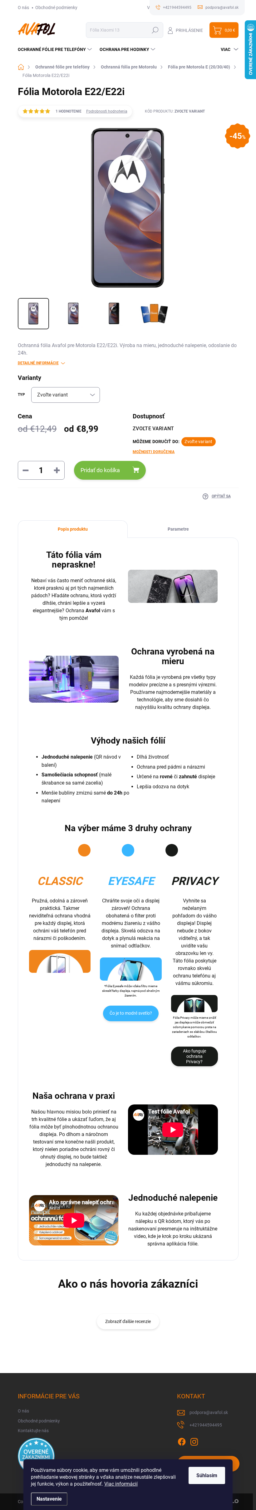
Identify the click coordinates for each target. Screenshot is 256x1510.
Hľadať (155, 30)
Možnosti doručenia (154, 452)
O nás (23, 7)
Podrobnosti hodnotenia (106, 111)
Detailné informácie (38, 363)
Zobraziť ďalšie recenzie (128, 1321)
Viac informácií (121, 1484)
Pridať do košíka (100, 470)
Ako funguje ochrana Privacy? (194, 1056)
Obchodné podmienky (56, 7)
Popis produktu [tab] (73, 529)
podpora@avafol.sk (209, 1412)
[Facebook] (181, 1440)
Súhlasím (206, 1475)
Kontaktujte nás (33, 1430)
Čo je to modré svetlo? (131, 1013)
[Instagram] (194, 1440)
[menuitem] (55, 49)
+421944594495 (206, 1424)
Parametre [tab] (178, 529)
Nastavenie (49, 1499)
